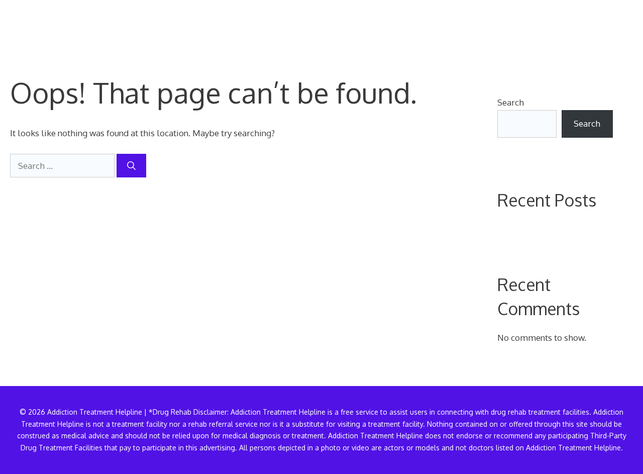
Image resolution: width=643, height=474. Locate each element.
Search (510, 102)
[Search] (131, 166)
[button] (617, 27)
